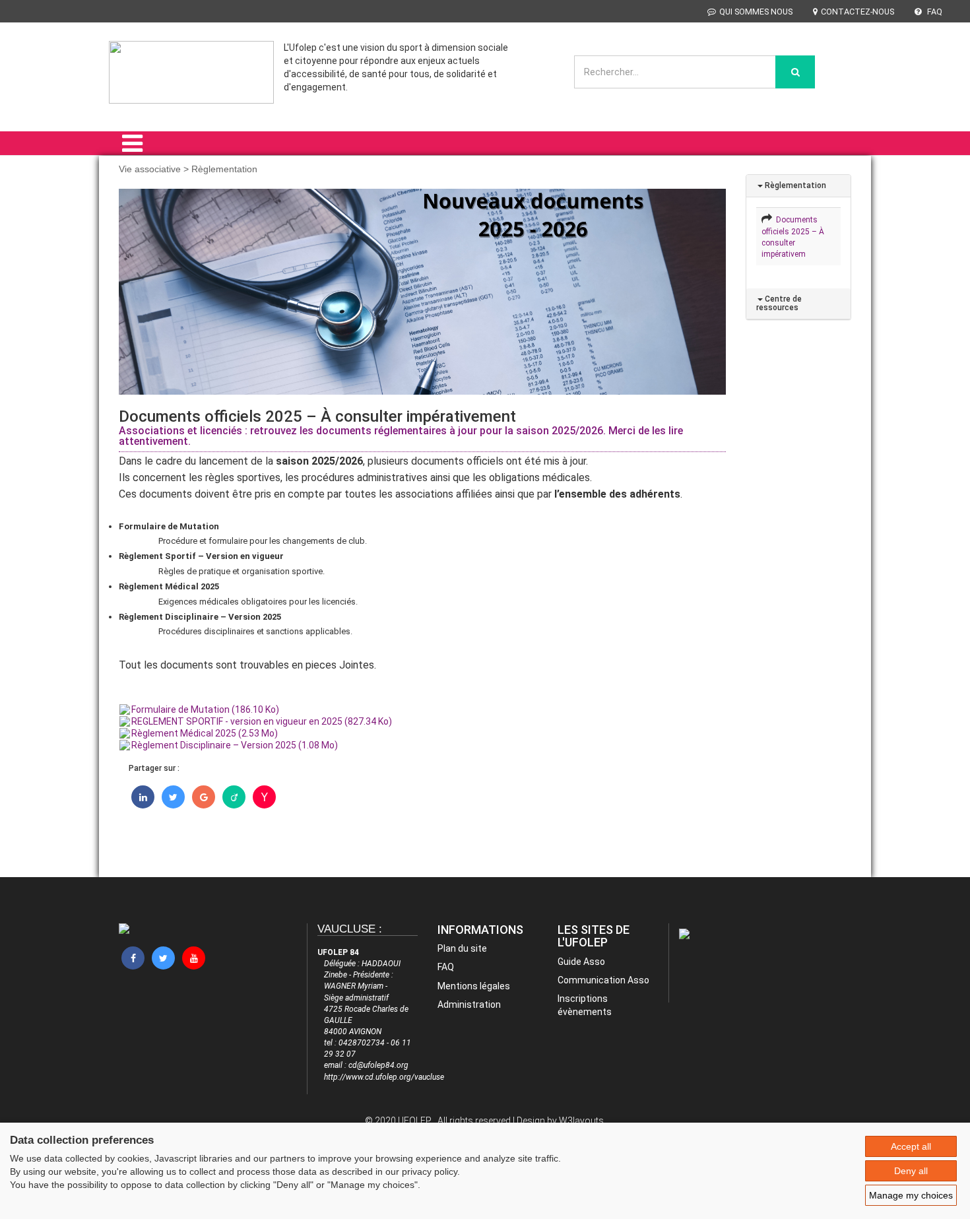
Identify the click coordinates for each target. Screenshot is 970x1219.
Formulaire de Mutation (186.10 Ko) (205, 709)
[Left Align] (795, 71)
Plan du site (462, 948)
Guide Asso (581, 961)
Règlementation (794, 185)
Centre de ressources (779, 303)
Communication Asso (603, 980)
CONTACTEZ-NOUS (857, 11)
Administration (469, 1004)
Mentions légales (473, 986)
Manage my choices (911, 1195)
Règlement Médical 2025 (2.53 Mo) (204, 733)
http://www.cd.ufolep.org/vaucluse (384, 1077)
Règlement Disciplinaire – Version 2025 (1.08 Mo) (234, 745)
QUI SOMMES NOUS (755, 11)
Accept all (911, 1146)
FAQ (933, 11)
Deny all (911, 1171)
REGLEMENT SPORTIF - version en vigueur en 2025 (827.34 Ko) (261, 721)
